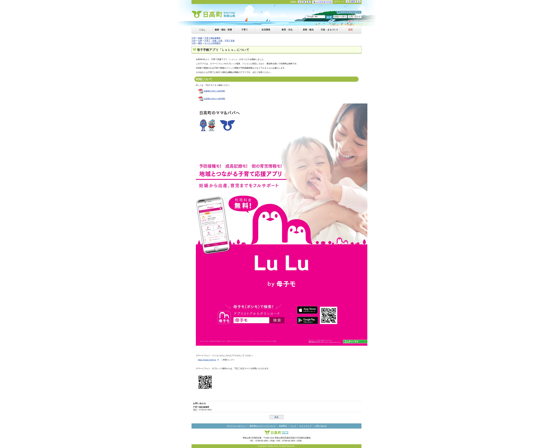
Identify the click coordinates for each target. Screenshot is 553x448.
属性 (200, 43)
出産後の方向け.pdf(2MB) (214, 99)
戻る (276, 417)
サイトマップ (305, 426)
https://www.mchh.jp (207, 360)
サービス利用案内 (212, 43)
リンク (293, 426)
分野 (200, 40)
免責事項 (283, 426)
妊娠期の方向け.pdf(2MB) (214, 91)
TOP (194, 38)
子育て (207, 40)
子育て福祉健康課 (212, 38)
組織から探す (340, 16)
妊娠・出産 (217, 40)
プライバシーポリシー (236, 426)
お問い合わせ (355, 16)
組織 (200, 38)
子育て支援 (230, 40)
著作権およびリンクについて (263, 426)
